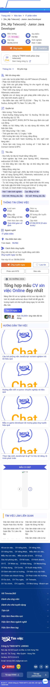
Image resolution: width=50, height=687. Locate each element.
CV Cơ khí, (19, 568)
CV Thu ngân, (18, 580)
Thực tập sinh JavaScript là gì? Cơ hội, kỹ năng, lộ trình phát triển (24, 457)
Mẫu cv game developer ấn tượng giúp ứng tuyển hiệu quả (24, 424)
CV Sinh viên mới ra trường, (13, 572)
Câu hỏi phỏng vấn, (9, 560)
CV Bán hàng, (26, 564)
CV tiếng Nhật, (21, 552)
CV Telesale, (31, 580)
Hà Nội (15, 243)
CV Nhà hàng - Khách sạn (37, 584)
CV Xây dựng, (7, 568)
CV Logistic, (19, 584)
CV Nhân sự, (13, 564)
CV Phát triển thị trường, (36, 576)
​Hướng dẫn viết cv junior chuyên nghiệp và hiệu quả (23, 391)
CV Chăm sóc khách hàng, (12, 576)
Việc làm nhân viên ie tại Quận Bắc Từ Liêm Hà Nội (35, 531)
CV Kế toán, (25, 560)
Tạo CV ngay (11, 310)
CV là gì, (38, 556)
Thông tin (6, 69)
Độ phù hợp (22, 69)
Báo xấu (37, 271)
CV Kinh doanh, (38, 560)
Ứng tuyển (17, 48)
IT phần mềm (7, 234)
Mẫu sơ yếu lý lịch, (25, 556)
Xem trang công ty (20, 61)
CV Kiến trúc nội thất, (36, 572)
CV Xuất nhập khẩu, (33, 568)
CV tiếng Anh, (21, 548)
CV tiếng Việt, (35, 548)
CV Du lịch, (6, 580)
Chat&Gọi (42, 48)
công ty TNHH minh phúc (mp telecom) (25, 57)
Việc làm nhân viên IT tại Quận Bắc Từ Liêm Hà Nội (13, 531)
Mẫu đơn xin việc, (36, 552)
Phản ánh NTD (13, 271)
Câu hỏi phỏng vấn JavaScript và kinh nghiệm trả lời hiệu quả (24, 357)
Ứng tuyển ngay (8, 255)
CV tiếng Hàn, (7, 552)
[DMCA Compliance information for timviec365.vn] (18, 666)
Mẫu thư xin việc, (8, 556)
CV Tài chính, (7, 584)
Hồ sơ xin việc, (7, 548)
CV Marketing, (40, 564)
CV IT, (3, 564)
